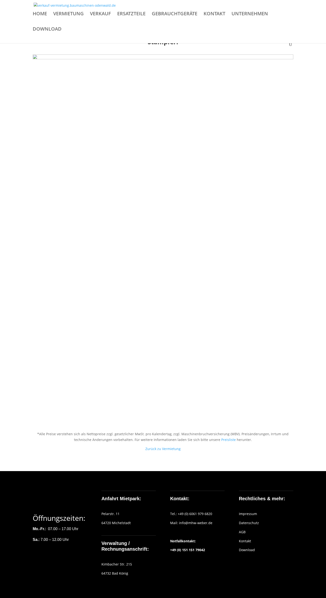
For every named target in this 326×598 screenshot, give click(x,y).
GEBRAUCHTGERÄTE (174, 14)
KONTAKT (214, 14)
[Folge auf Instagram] (46, 554)
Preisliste (228, 439)
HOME (40, 14)
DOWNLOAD (47, 29)
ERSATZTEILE (131, 14)
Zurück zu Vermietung (163, 448)
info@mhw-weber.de (195, 523)
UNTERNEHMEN (249, 14)
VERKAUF (100, 14)
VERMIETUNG (68, 14)
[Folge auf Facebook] (36, 554)
